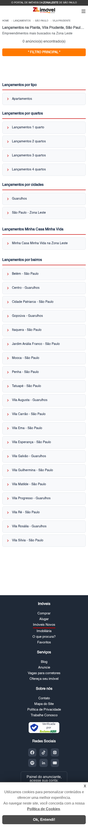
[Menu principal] (83, 11)
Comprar (44, 613)
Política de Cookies (43, 809)
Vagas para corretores (44, 673)
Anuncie (44, 667)
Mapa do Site (44, 704)
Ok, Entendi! (44, 819)
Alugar (44, 619)
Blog (44, 662)
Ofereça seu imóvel (44, 679)
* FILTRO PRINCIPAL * (44, 52)
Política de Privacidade (44, 709)
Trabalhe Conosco (44, 715)
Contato (44, 698)
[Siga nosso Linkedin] (43, 763)
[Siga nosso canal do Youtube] (55, 763)
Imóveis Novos (44, 624)
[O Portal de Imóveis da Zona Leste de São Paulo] (44, 12)
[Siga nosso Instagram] (55, 752)
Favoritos (44, 642)
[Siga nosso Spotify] (32, 763)
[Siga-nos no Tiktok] (43, 752)
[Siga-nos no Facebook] (32, 752)
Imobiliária (44, 631)
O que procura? (44, 636)
